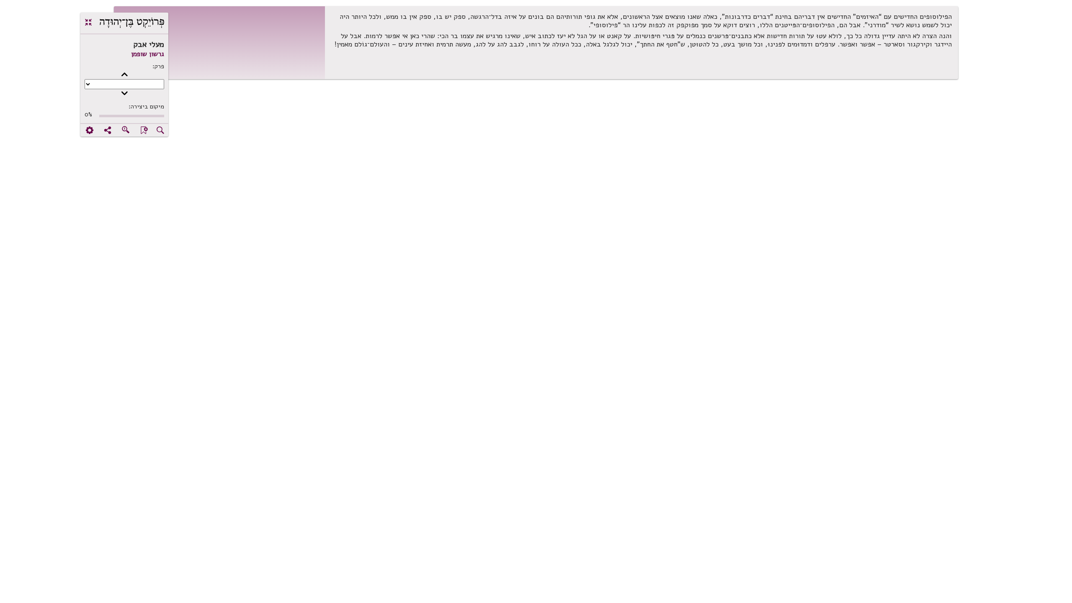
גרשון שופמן (147, 54)
